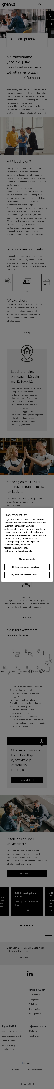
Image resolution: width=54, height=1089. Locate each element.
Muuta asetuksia (27, 559)
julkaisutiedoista (24, 551)
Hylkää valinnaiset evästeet (25, 567)
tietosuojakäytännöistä (15, 548)
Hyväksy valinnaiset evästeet (25, 575)
